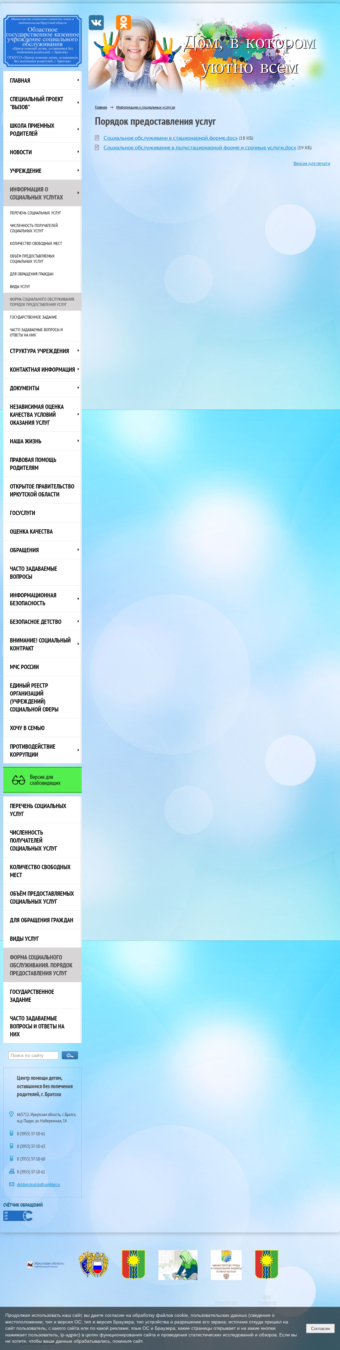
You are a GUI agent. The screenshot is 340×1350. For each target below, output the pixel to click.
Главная (20, 80)
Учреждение (26, 171)
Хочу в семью (27, 728)
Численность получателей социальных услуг (34, 228)
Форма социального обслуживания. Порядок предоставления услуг (42, 301)
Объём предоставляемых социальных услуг (32, 258)
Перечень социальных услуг (35, 212)
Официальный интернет (93, 1305)
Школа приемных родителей (32, 129)
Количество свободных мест (36, 243)
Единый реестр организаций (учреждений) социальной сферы (34, 697)
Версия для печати (312, 164)
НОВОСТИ (21, 152)
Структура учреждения (39, 351)
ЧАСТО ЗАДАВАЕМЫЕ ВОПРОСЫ (33, 572)
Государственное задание (33, 317)
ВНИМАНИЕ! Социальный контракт (40, 644)
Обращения (24, 550)
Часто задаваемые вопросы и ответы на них (36, 332)
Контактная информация (42, 369)
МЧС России (24, 667)
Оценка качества (31, 531)
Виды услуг (20, 286)
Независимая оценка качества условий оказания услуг (37, 414)
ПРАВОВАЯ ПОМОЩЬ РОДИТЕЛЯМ (33, 464)
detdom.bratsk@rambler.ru (38, 1184)
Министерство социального (46, 1305)
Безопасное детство (35, 622)
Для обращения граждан (31, 273)
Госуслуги (22, 513)
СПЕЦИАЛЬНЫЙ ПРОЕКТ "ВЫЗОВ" (36, 103)
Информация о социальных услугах (36, 193)
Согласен (320, 1328)
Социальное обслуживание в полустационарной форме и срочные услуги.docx (200, 147)
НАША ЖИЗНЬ (26, 441)
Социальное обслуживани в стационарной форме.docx (171, 138)
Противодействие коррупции (32, 750)
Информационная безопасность (33, 599)
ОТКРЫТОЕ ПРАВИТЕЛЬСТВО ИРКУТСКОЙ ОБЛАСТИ (42, 490)
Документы (24, 388)
